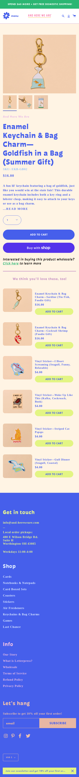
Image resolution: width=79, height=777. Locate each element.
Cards (7, 576)
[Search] (63, 16)
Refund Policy (13, 679)
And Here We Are (16, 116)
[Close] (72, 771)
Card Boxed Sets (15, 589)
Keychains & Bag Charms (21, 614)
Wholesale (10, 667)
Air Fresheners (13, 608)
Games (7, 620)
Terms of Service (15, 673)
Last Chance (12, 626)
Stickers (8, 601)
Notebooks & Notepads (19, 583)
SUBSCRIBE (57, 723)
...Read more (15, 208)
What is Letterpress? (18, 660)
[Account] (69, 16)
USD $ (9, 757)
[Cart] (74, 16)
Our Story (10, 654)
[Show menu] (11, 16)
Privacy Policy (13, 685)
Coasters (9, 595)
